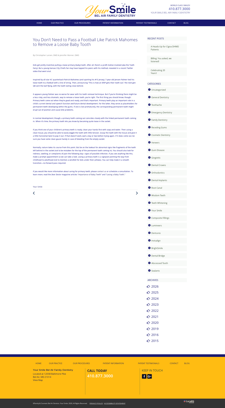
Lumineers (156, 225)
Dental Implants (159, 180)
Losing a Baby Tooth (115, 174)
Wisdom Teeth (158, 195)
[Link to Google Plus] (149, 376)
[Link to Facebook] (144, 376)
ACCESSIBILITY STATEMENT (114, 403)
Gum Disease (157, 150)
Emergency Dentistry (161, 112)
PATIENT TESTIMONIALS (146, 23)
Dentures (156, 233)
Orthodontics (158, 172)
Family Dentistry (159, 119)
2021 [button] (155, 316)
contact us (101, 171)
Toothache (156, 104)
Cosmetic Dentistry (160, 135)
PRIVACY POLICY (96, 403)
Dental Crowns (158, 165)
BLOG (186, 23)
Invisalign (156, 240)
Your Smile (37, 186)
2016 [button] (155, 335)
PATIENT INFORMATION (113, 23)
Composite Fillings (160, 218)
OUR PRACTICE (57, 23)
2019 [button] (155, 329)
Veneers (155, 142)
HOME (39, 23)
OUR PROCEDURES (82, 23)
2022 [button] (155, 310)
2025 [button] (155, 292)
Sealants (155, 270)
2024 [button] (155, 298)
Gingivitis (155, 157)
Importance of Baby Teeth (89, 174)
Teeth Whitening (159, 203)
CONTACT (171, 23)
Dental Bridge (158, 255)
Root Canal (156, 187)
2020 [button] (155, 322)
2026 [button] (155, 286)
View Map (38, 380)
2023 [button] (155, 304)
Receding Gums (159, 127)
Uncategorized (158, 89)
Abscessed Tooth (159, 263)
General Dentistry (160, 97)
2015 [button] (155, 341)
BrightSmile (157, 248)
